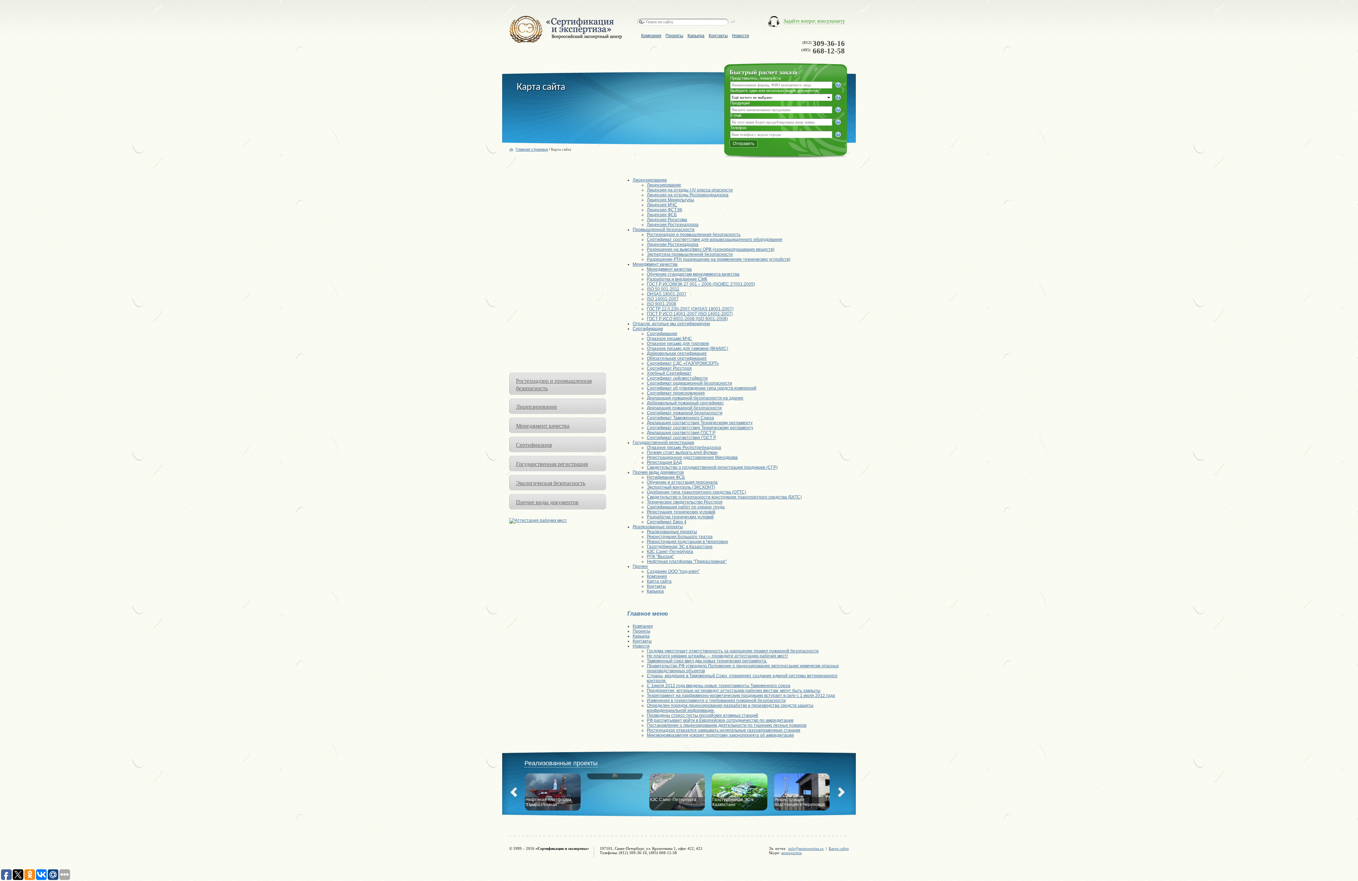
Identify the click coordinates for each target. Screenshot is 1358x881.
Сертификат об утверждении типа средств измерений (701, 388)
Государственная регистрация (552, 463)
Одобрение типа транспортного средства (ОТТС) (696, 492)
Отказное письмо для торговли (678, 343)
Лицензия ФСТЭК (664, 209)
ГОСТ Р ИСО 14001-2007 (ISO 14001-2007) (690, 313)
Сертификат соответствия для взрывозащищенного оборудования (714, 239)
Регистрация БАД (664, 462)
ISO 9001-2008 (661, 303)
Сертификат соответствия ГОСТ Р (681, 437)
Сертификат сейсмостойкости (677, 378)
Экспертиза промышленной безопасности (690, 254)
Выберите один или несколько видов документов (774, 90)
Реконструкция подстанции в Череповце (687, 541)
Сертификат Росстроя (669, 368)
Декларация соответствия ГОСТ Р (681, 432)
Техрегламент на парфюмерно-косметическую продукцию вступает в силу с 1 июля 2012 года (741, 695)
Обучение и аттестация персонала (682, 482)
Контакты (718, 35)
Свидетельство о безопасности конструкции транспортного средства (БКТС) (724, 497)
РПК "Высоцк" (660, 556)
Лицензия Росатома (667, 219)
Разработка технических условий (680, 516)
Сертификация (534, 444)
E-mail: (736, 115)
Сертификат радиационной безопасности (689, 383)
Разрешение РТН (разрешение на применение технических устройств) (718, 259)
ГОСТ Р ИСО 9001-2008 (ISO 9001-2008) (687, 318)
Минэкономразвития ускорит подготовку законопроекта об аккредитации (720, 735)
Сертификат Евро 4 (666, 521)
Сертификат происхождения (676, 393)
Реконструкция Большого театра (680, 536)
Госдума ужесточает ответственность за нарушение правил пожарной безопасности (733, 651)
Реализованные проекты (658, 526)
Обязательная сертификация (677, 358)
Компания (651, 35)
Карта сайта (659, 581)
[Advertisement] (557, 266)
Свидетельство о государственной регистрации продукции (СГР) (712, 467)
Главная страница (532, 149)
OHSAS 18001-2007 (666, 294)
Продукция (740, 103)
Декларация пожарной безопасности (684, 407)
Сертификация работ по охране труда (686, 507)
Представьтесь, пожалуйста (755, 78)
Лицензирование (536, 406)
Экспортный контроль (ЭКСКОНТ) (681, 487)
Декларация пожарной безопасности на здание (695, 398)
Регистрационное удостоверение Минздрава (692, 457)
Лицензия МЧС (662, 204)
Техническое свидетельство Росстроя (684, 502)
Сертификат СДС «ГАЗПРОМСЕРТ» (683, 363)
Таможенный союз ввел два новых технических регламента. (707, 660)
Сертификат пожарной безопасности (684, 412)
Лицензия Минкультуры (670, 199)
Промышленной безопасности (664, 229)
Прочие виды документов (547, 502)
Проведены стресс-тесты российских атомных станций (702, 715)
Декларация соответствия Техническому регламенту (700, 422)
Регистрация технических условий (681, 511)
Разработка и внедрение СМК (677, 279)
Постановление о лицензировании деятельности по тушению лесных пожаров (726, 725)
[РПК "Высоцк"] (615, 784)
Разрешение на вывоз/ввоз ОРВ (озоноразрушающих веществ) (710, 249)
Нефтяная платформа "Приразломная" (687, 561)
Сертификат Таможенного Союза (680, 417)
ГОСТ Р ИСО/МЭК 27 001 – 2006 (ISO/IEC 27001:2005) (701, 284)
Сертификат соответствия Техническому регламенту (700, 427)
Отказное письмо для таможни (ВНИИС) (687, 348)
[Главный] (565, 41)
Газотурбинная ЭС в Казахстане (680, 546)
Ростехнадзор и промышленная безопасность (694, 234)
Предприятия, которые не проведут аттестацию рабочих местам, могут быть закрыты (733, 690)
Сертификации (648, 328)
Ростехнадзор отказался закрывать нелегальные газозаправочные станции (723, 730)
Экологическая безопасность (550, 482)
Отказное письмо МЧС (669, 338)
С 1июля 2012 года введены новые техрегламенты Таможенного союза (718, 685)
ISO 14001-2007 (663, 298)
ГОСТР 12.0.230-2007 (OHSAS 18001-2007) (690, 308)
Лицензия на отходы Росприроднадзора (688, 194)
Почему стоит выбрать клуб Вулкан (682, 452)
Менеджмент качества (542, 425)
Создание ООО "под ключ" (673, 571)
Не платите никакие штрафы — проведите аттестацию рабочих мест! (717, 655)
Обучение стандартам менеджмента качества (693, 274)
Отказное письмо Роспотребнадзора (684, 447)
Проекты (674, 35)
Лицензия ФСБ (662, 214)
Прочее (640, 566)
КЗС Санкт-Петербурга (670, 551)
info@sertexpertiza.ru (806, 848)
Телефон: (738, 128)
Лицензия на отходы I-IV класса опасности (690, 190)
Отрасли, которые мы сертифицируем (671, 323)
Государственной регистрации (663, 442)
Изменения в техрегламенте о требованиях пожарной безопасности (716, 700)
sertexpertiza (791, 853)
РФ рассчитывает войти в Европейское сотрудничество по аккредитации (720, 720)
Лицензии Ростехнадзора (672, 224)
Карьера (695, 35)
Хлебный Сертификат (669, 373)
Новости (740, 35)
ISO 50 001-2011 (663, 289)
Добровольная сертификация (677, 353)
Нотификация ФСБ (666, 477)
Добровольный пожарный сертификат (685, 403)
